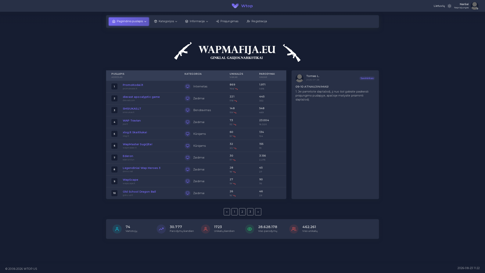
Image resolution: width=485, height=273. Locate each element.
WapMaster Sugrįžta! (137, 144)
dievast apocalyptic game (141, 97)
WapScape (130, 179)
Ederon (128, 156)
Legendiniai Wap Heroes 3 (141, 168)
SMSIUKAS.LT (132, 108)
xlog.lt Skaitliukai (135, 132)
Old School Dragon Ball (139, 191)
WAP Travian (132, 120)
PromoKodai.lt (133, 85)
